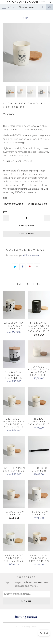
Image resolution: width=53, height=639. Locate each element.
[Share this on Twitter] (15, 267)
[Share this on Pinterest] (30, 267)
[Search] (43, 7)
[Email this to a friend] (37, 267)
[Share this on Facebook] (22, 267)
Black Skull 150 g (13, 204)
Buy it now (26, 233)
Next (25, 18)
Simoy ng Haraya (29, 627)
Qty (5, 212)
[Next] (47, 52)
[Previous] (5, 52)
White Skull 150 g (37, 204)
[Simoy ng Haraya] (26, 7)
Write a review (31, 255)
